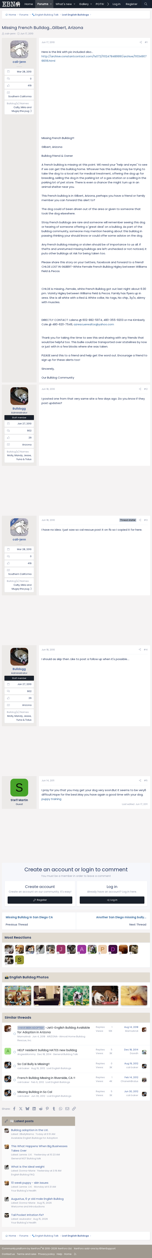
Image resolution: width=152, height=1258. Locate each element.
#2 (146, 389)
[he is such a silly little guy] (47, 996)
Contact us (8, 1254)
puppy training (51, 799)
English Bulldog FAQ (22, 1174)
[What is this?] (134, 996)
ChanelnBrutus (129, 1081)
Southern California (20, 96)
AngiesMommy (26, 1054)
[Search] (145, 4)
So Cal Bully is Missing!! (33, 1064)
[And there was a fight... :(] (105, 996)
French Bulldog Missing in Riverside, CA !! (46, 1078)
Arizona (27, 444)
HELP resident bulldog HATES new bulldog (47, 1050)
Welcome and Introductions (28, 1206)
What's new (64, 4)
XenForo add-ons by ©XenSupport (94, 1248)
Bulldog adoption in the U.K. (30, 1130)
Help (59, 1254)
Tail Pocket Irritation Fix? (27, 1215)
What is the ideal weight (28, 1167)
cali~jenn (10, 33)
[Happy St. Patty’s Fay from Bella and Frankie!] (76, 996)
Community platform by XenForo (37, 1248)
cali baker (23, 1068)
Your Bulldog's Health (23, 1190)
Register (42, 900)
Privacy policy (46, 1254)
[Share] (140, 42)
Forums (42, 4)
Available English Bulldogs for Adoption (34, 1138)
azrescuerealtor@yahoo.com (94, 324)
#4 (146, 649)
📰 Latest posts (22, 1121)
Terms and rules (26, 1254)
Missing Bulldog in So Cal (34, 1092)
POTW (100, 4)
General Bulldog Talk (65, 1054)
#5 (146, 780)
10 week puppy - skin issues (29, 1183)
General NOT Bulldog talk (26, 1158)
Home (29, 4)
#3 (146, 520)
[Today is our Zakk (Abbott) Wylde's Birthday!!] (18, 996)
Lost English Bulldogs (59, 1068)
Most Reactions (18, 937)
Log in (113, 900)
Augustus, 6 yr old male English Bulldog (37, 1199)
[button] (51, 4)
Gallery (84, 4)
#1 (146, 42)
